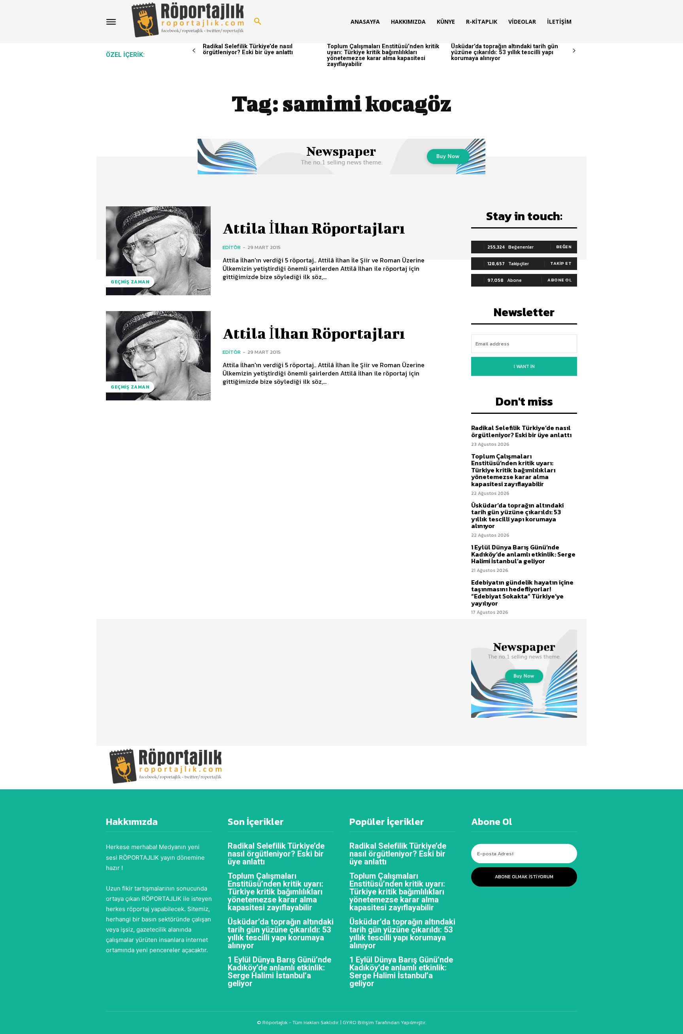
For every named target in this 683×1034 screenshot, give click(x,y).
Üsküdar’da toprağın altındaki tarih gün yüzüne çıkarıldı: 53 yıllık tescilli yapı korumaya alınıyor (504, 52)
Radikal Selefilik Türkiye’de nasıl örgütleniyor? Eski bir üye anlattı (248, 49)
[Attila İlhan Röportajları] (158, 250)
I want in (524, 366)
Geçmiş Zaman (130, 281)
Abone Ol (559, 280)
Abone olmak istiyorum (524, 876)
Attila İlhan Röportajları (314, 228)
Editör (232, 247)
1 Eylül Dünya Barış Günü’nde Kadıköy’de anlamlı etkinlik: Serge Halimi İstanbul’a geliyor (523, 554)
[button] (257, 21)
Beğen (564, 246)
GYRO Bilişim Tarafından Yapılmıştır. (384, 1022)
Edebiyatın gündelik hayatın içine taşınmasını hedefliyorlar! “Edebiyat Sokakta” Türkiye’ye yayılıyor (522, 592)
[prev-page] (194, 51)
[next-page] (574, 51)
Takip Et (561, 263)
